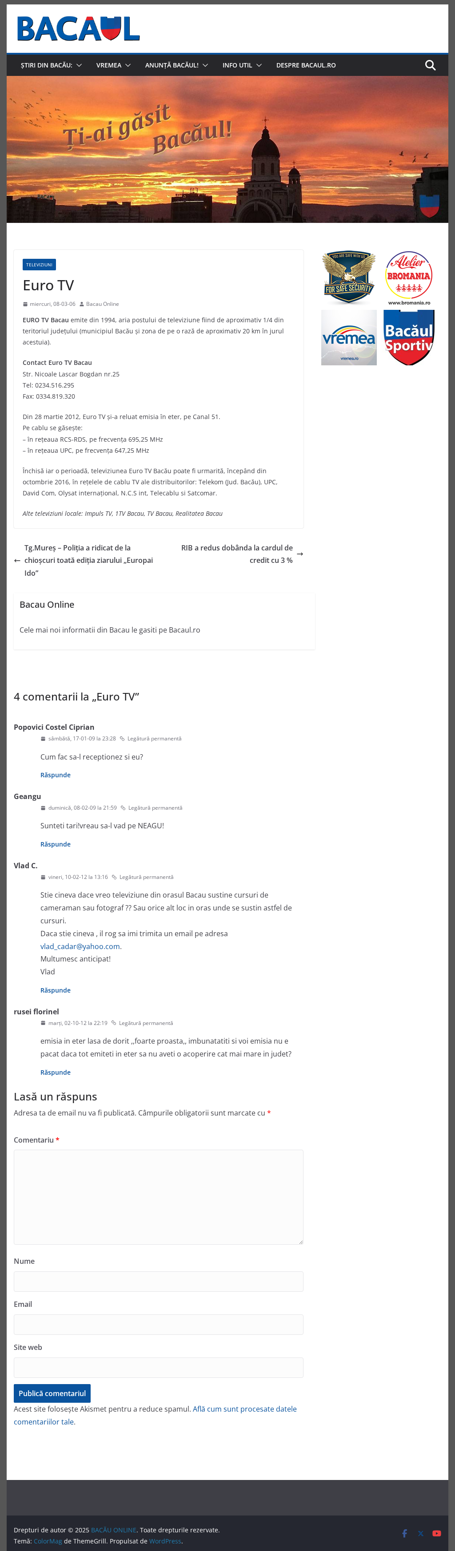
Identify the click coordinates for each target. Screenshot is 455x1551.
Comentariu (37, 1140)
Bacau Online (102, 304)
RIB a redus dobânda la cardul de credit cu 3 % (237, 554)
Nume (24, 1261)
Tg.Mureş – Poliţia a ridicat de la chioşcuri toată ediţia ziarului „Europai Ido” (88, 560)
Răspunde (55, 775)
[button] (77, 65)
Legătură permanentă (155, 738)
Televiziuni (39, 264)
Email (23, 1304)
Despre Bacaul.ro (306, 65)
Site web (28, 1347)
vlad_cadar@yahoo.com (80, 946)
